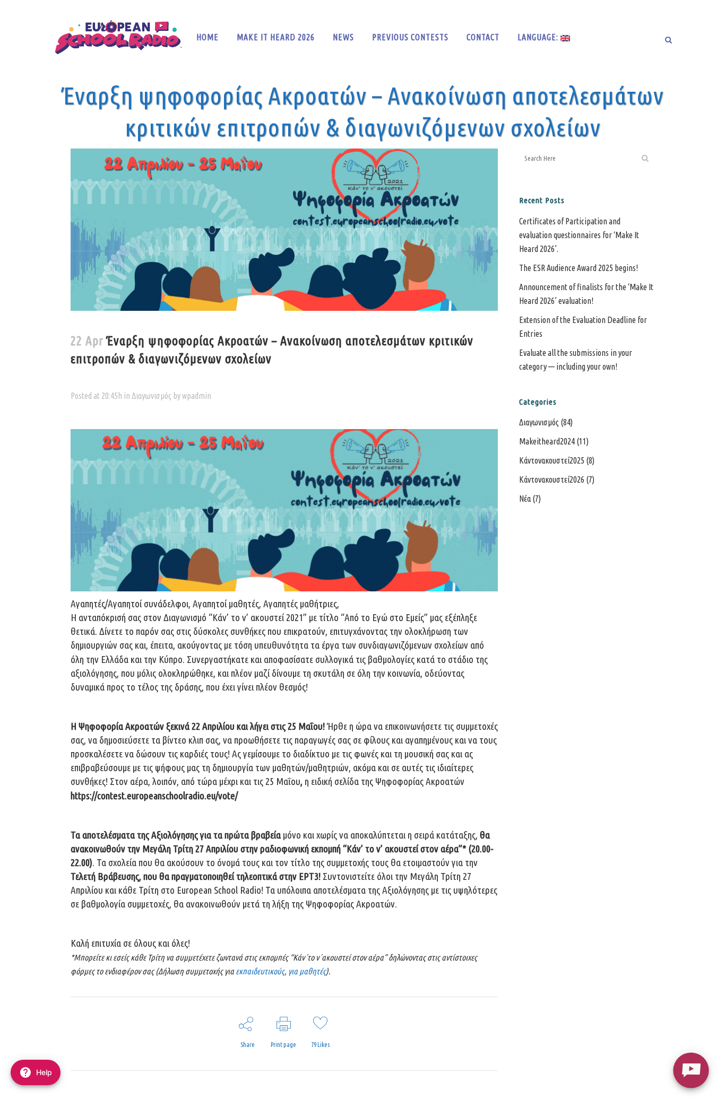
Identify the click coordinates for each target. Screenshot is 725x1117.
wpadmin (196, 395)
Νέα (525, 498)
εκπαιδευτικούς (260, 971)
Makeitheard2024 (547, 441)
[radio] (691, 1070)
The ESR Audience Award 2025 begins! (578, 268)
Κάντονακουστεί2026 (551, 479)
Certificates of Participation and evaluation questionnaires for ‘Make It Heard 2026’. (579, 235)
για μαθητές (307, 971)
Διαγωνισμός (151, 395)
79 (320, 1044)
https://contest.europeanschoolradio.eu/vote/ (154, 795)
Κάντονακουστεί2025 (551, 460)
